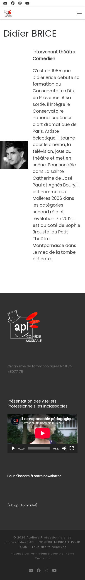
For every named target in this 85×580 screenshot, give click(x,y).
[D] (27, 3)
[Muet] (64, 448)
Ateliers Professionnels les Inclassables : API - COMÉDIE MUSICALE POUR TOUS (42, 542)
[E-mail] (5, 3)
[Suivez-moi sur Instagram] (20, 3)
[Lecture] (13, 448)
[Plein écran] (71, 448)
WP (32, 553)
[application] (42, 433)
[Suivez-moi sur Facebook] (13, 3)
